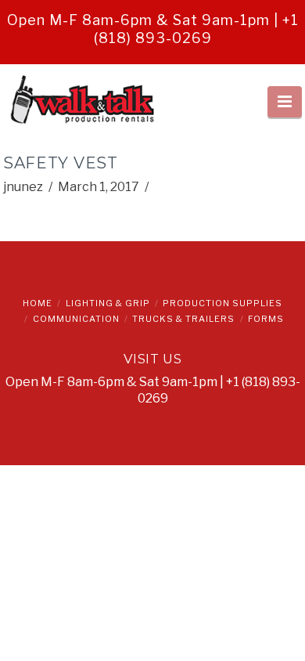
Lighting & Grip (108, 303)
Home (37, 303)
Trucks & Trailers (183, 318)
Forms (266, 318)
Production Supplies (222, 303)
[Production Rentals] (81, 101)
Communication (76, 318)
